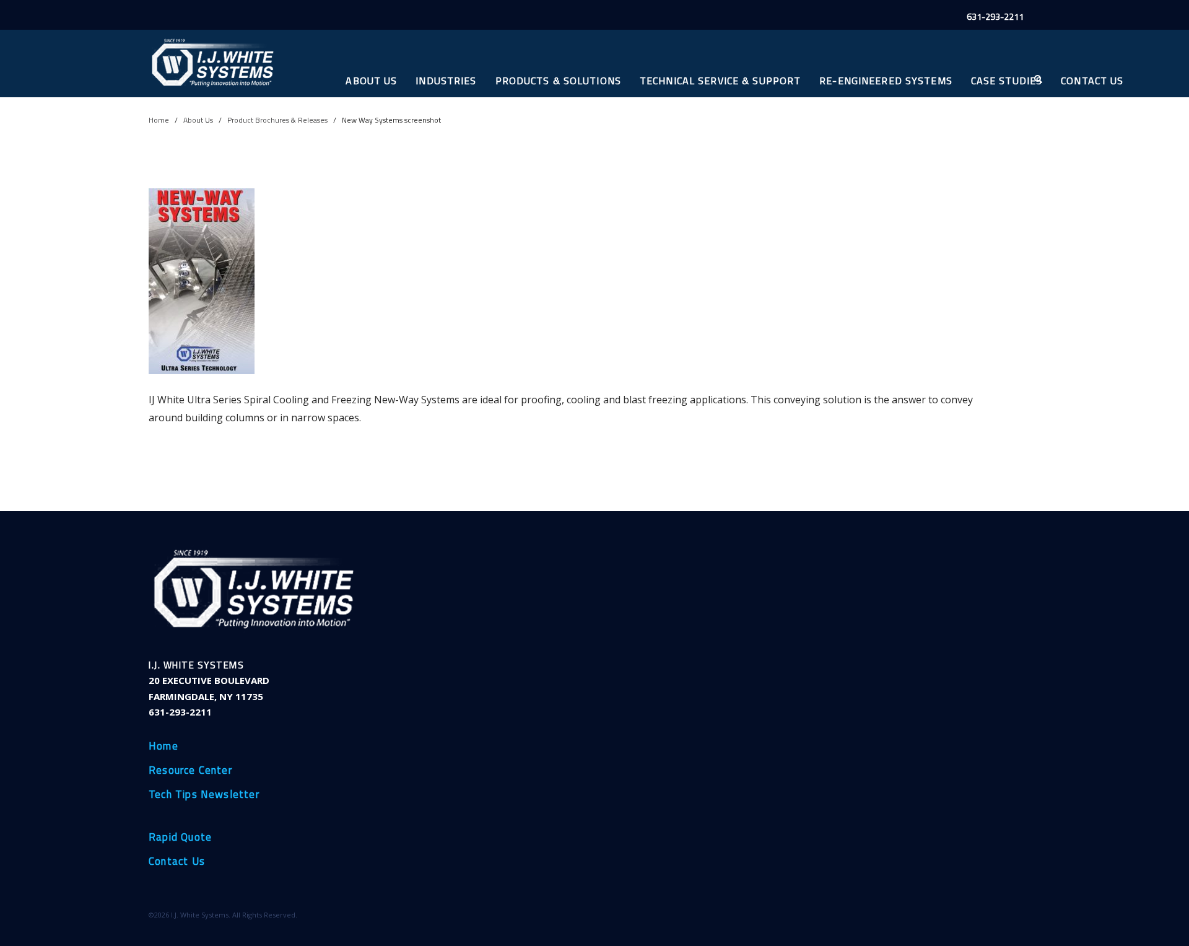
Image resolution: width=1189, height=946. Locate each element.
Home (159, 120)
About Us (371, 80)
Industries (446, 80)
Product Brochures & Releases (277, 120)
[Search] (1038, 79)
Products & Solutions (558, 80)
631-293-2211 (995, 17)
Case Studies (1006, 80)
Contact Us (1092, 80)
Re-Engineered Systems (885, 80)
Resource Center (190, 770)
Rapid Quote (180, 837)
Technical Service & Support (720, 80)
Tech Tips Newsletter (204, 794)
